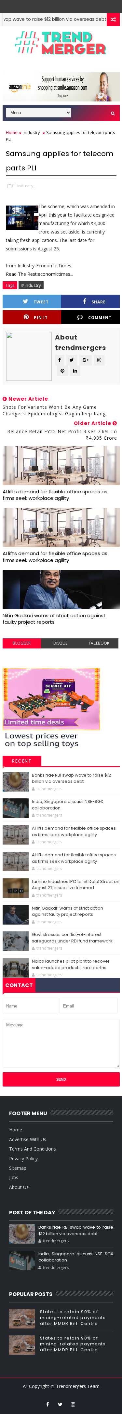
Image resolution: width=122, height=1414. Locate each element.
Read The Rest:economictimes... (39, 274)
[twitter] (60, 1404)
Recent (22, 761)
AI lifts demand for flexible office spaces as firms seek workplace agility (55, 494)
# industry (31, 285)
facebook (99, 643)
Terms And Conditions (32, 1149)
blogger (22, 643)
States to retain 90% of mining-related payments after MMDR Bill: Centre (73, 1318)
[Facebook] (65, 5)
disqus (60, 643)
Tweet (41, 302)
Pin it (41, 317)
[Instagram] (55, 5)
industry (32, 132)
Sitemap (17, 1168)
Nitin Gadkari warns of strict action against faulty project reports (54, 618)
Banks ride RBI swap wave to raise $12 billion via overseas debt (71, 778)
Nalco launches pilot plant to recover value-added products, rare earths (71, 964)
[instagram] (73, 1404)
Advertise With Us (27, 1139)
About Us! (19, 1187)
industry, (25, 186)
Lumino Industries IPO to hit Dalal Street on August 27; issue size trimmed (75, 884)
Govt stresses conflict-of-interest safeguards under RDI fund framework (72, 937)
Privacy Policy (23, 1158)
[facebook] (47, 1404)
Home (12, 132)
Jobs (13, 1177)
